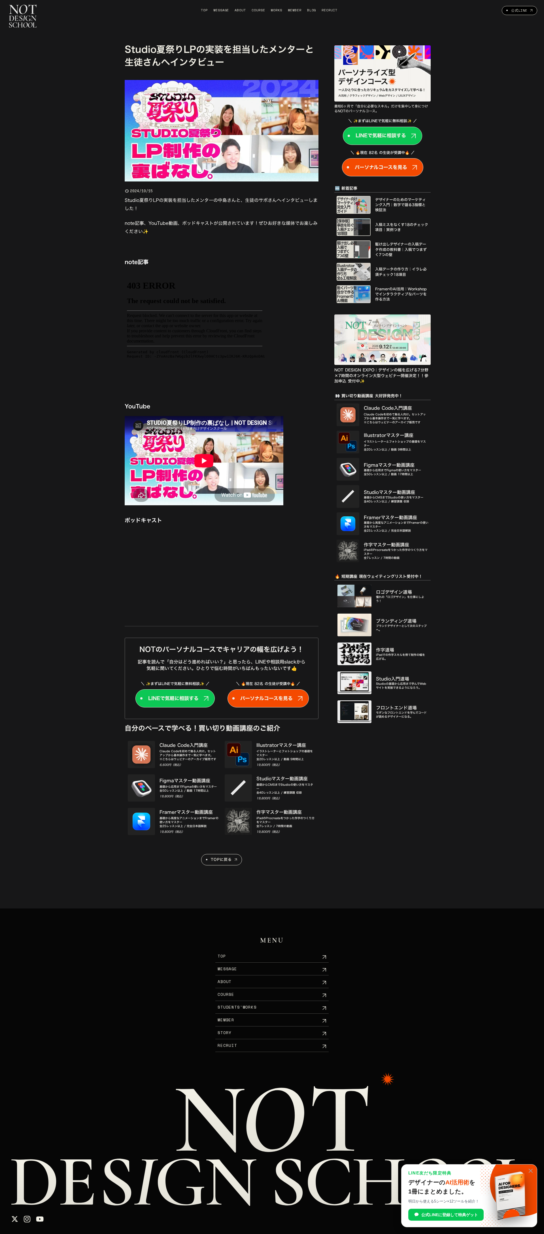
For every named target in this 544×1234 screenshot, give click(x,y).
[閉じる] (531, 1171)
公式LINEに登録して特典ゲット (449, 1214)
